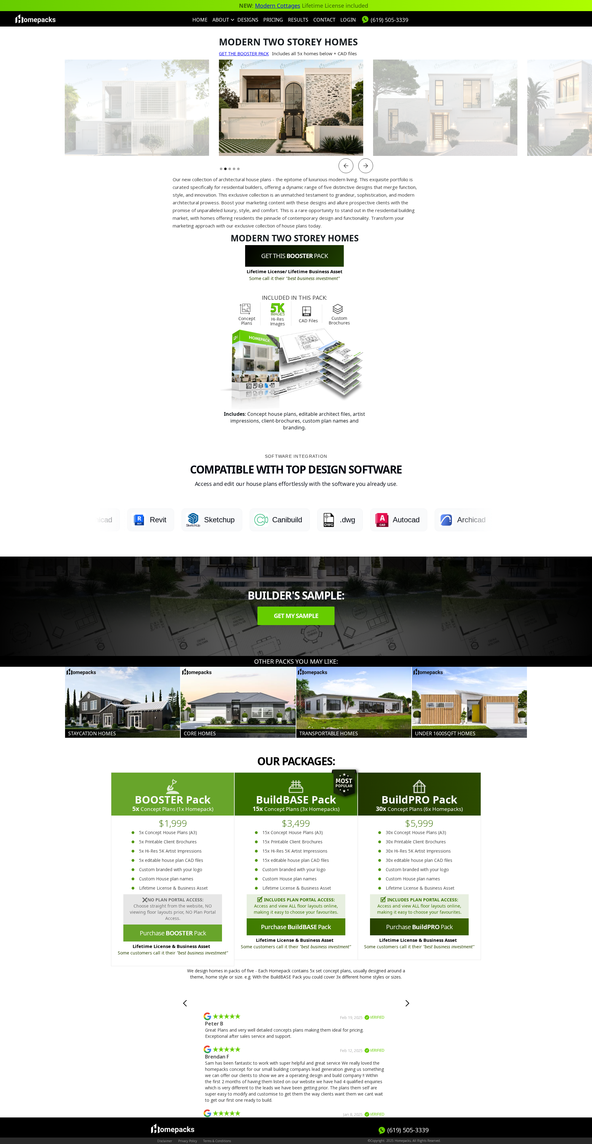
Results (298, 19)
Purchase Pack (173, 933)
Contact (324, 19)
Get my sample (296, 616)
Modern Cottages (277, 5)
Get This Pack (294, 256)
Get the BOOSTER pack (244, 53)
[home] (35, 19)
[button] (222, 20)
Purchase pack (419, 927)
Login (348, 19)
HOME (200, 19)
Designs (247, 19)
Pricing (273, 19)
